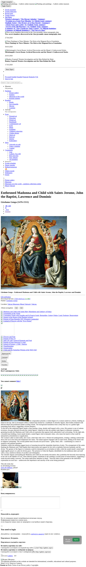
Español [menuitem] (19, 77)
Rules (10, 565)
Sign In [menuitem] (7, 79)
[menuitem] (36, 77)
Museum (9, 87)
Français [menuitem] (25, 77)
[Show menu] (14, 2)
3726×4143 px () (22, 299)
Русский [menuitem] (8, 77)
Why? (18, 381)
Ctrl (16, 308)
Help (3, 563)
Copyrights (34, 565)
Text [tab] (7, 210)
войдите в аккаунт (37, 534)
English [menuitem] (13, 77)
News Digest (10, 69)
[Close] (2, 510)
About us (12, 563)
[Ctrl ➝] (8, 337)
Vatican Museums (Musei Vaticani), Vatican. (22, 304)
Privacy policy (26, 565)
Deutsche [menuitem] (32, 77)
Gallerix (10, 556)
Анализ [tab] (7, 211)
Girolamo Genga (11, 301)
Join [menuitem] (11, 79)
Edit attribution (6, 297)
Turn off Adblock (6, 468)
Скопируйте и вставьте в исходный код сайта (17, 548)
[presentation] (45, 213)
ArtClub (10, 111)
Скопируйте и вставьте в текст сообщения (16, 552)
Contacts (19, 563)
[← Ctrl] (16, 321)
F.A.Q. (7, 563)
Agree (76, 539)
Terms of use (16, 565)
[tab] (8, 206)
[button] (10, 10)
